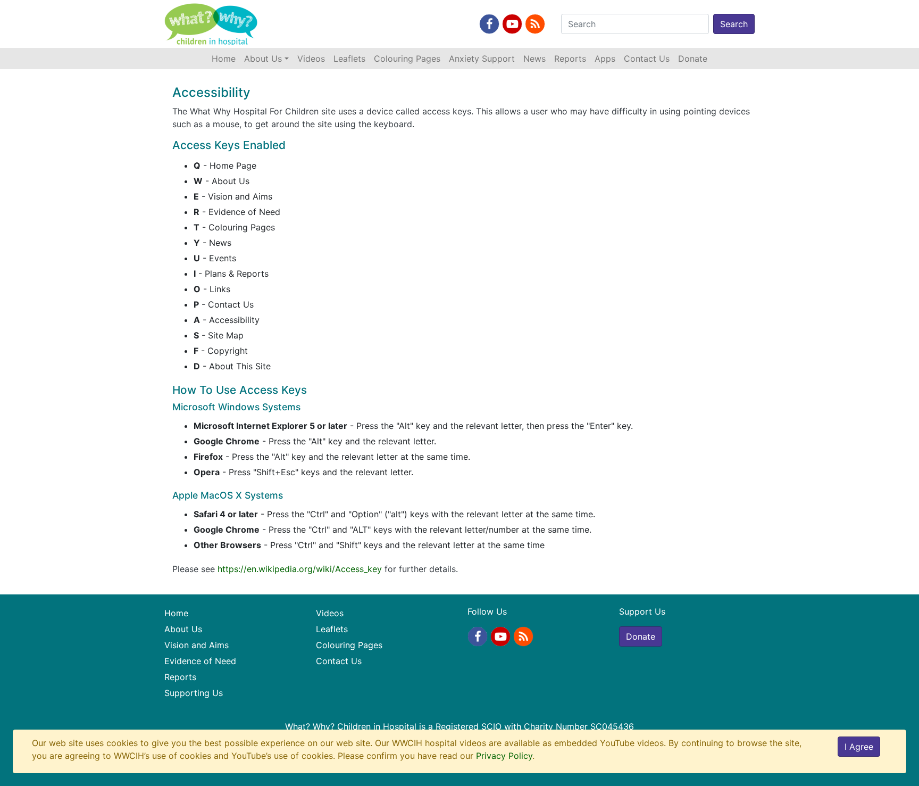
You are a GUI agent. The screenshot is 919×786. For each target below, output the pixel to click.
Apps (605, 58)
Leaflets (349, 58)
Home (226, 58)
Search (734, 24)
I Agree (859, 746)
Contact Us (647, 58)
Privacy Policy (504, 755)
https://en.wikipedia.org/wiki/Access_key (300, 569)
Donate (692, 58)
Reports (570, 58)
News (534, 58)
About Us (183, 629)
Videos (311, 58)
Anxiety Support (482, 58)
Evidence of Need (200, 661)
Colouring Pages (407, 58)
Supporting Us (193, 693)
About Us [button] (263, 58)
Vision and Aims (196, 645)
